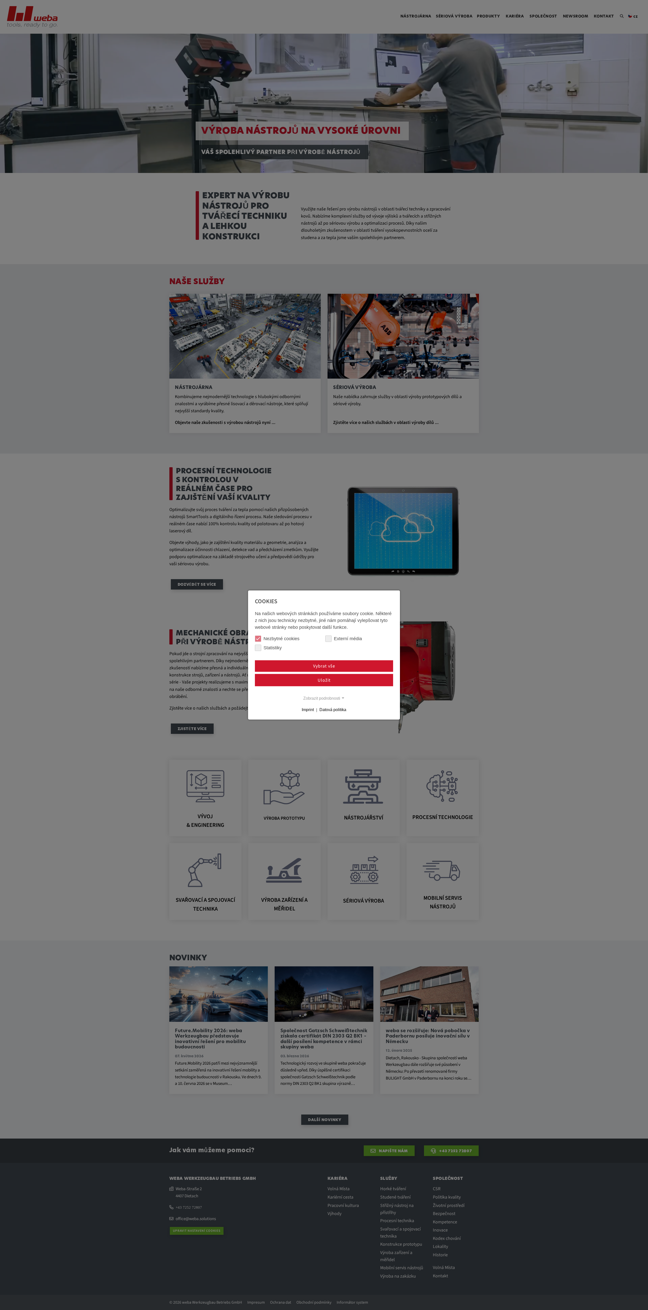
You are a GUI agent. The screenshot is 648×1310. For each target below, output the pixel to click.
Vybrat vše (324, 666)
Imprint (308, 710)
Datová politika (332, 710)
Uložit (324, 680)
